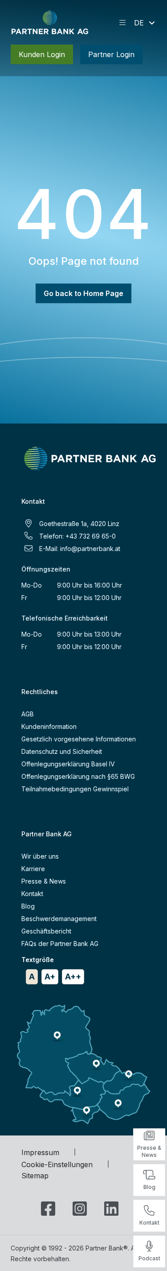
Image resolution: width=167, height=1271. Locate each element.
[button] (145, 22)
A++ (73, 976)
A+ (50, 976)
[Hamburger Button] (122, 22)
